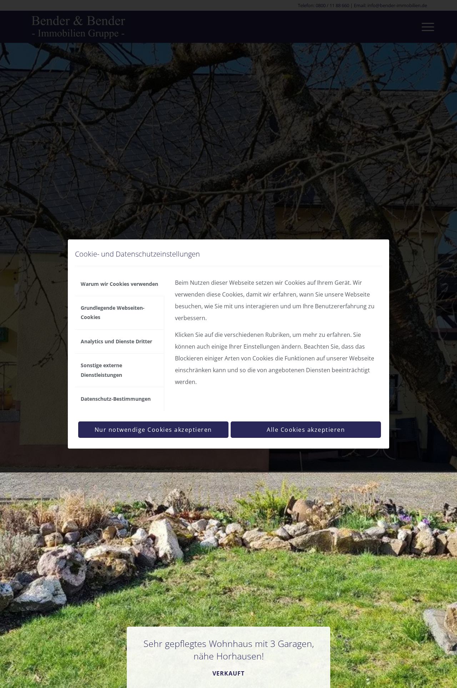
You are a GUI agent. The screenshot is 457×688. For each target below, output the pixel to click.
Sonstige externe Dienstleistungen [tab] (101, 370)
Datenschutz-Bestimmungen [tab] (116, 398)
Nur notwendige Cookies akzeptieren (153, 430)
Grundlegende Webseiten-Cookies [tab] (113, 312)
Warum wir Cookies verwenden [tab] (119, 283)
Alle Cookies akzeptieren (306, 430)
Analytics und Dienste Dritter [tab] (116, 341)
